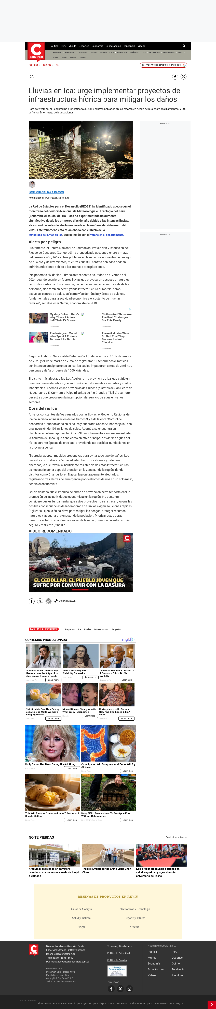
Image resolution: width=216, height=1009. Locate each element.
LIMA (180, 52)
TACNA (73, 57)
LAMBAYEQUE (169, 52)
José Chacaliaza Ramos (46, 192)
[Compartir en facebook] (175, 77)
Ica (31, 76)
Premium (177, 975)
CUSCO (94, 52)
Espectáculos (113, 46)
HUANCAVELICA (107, 52)
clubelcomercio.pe (69, 1003)
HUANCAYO (122, 52)
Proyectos (70, 629)
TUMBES (83, 57)
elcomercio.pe (46, 1003)
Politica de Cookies (117, 960)
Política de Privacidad (118, 953)
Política (54, 46)
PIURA (55, 57)
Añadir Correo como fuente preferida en (164, 65)
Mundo (72, 46)
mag (178, 1003)
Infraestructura (101, 629)
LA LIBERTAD (154, 52)
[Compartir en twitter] (183, 77)
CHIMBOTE (82, 52)
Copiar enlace (67, 601)
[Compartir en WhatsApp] (48, 601)
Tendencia (129, 46)
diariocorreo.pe (141, 1003)
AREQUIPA (57, 52)
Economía (97, 46)
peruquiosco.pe (163, 1003)
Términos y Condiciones (119, 946)
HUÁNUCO (134, 52)
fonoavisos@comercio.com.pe (73, 961)
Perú (63, 46)
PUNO (64, 57)
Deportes (84, 46)
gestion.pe (90, 1003)
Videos (141, 46)
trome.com (122, 1003)
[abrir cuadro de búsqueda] (184, 46)
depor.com (106, 1003)
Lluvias (87, 629)
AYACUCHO (70, 52)
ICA (144, 52)
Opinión (176, 963)
